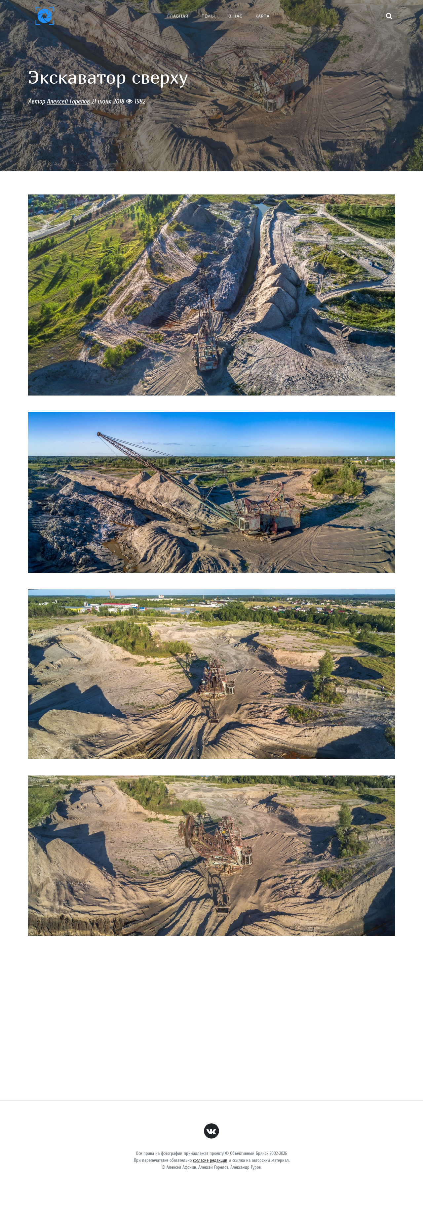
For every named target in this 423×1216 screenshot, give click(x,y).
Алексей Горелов (68, 101)
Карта (262, 16)
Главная (177, 16)
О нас (235, 16)
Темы (208, 16)
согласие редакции (210, 1160)
